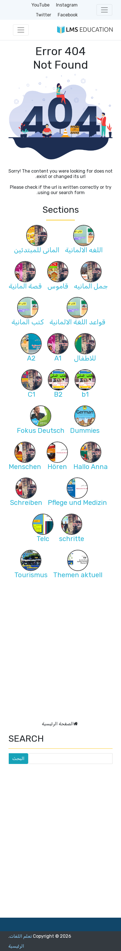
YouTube (41, 5)
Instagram (67, 5)
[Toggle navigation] (104, 10)
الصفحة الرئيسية (58, 723)
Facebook (68, 15)
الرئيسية (16, 946)
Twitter (43, 15)
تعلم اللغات (21, 936)
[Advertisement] (60, 655)
